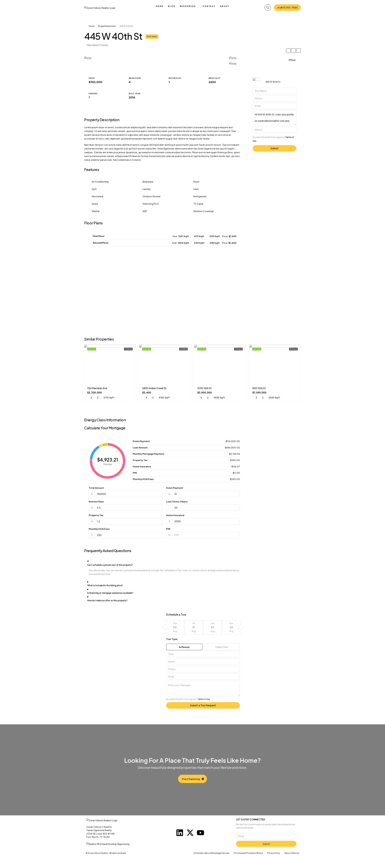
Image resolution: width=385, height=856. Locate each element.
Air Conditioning (100, 181)
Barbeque (148, 181)
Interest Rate (96, 501)
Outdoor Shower (151, 196)
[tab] (163, 236)
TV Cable (198, 203)
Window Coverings (203, 211)
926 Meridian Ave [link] (97, 388)
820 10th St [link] (259, 388)
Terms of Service (291, 853)
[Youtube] (200, 832)
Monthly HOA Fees (99, 528)
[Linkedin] (179, 832)
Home (159, 6)
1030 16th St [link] (204, 388)
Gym (94, 188)
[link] (110, 364)
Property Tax (96, 515)
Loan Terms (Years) (177, 501)
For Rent (183, 349)
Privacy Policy (273, 853)
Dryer (196, 181)
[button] (163, 236)
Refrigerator (200, 196)
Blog (171, 6)
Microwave (97, 196)
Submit (274, 148)
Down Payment (174, 487)
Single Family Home (107, 26)
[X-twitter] (190, 832)
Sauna (95, 203)
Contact (209, 6)
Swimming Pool (151, 203)
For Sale (152, 36)
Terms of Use (204, 699)
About (224, 6)
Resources (188, 6)
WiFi (145, 211)
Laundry (147, 188)
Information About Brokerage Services (211, 853)
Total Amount (96, 487)
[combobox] (274, 130)
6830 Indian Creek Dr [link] (154, 388)
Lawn (196, 188)
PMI (168, 528)
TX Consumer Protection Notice (248, 853)
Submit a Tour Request (203, 705)
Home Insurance (175, 515)
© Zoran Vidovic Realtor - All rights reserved (106, 853)
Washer (96, 211)
